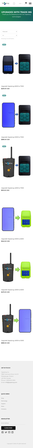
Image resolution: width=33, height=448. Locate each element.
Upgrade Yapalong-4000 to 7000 (12, 188)
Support (3, 403)
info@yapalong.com (11, 382)
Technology (4, 401)
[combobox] (21, 3)
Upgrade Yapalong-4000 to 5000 (12, 340)
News (2, 406)
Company (3, 409)
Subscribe (8, 428)
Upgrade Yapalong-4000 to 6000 (12, 290)
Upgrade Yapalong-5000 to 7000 (12, 137)
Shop (2, 398)
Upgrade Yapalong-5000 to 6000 (12, 239)
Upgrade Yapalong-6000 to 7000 (12, 86)
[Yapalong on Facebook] (2, 432)
